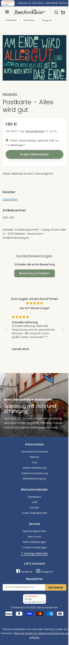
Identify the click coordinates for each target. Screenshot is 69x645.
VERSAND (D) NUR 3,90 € (31, 3)
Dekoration (29, 20)
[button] (7, 328)
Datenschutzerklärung (34, 473)
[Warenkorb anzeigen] (63, 11)
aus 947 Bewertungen (34, 308)
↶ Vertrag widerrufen (34, 553)
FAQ (34, 462)
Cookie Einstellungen (34, 547)
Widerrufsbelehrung (34, 468)
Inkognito (47, 20)
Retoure (34, 457)
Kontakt (34, 508)
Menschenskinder (47, 607)
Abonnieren (55, 587)
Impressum (34, 497)
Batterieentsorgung (34, 479)
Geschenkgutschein (34, 531)
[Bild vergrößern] (34, 58)
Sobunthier (10, 199)
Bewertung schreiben (34, 273)
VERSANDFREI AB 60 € (56, 3)
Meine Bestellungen (34, 542)
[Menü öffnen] (7, 12)
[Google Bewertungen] (8, 3)
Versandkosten (34, 131)
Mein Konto (34, 537)
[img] (34, 303)
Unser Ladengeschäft (34, 513)
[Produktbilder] (34, 58)
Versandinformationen (34, 452)
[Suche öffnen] (56, 11)
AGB (34, 502)
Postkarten (11, 20)
